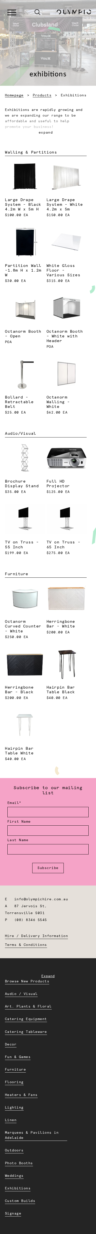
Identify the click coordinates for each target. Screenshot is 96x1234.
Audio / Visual (21, 994)
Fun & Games (18, 1057)
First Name (19, 821)
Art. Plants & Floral (28, 1006)
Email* (14, 803)
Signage (13, 1213)
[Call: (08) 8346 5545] (26, 12)
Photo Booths (19, 1163)
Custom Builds (20, 1201)
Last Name (17, 840)
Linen (10, 1120)
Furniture (15, 1069)
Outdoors (14, 1150)
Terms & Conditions (26, 945)
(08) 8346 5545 (30, 920)
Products (42, 95)
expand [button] (46, 132)
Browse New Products (27, 981)
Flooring (14, 1082)
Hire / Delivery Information (36, 936)
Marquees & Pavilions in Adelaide (32, 1135)
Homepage (14, 95)
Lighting (14, 1107)
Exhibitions (18, 1188)
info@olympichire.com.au (41, 899)
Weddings (14, 1176)
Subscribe (47, 868)
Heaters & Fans (21, 1095)
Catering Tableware (26, 1032)
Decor (10, 1044)
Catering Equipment (26, 1019)
